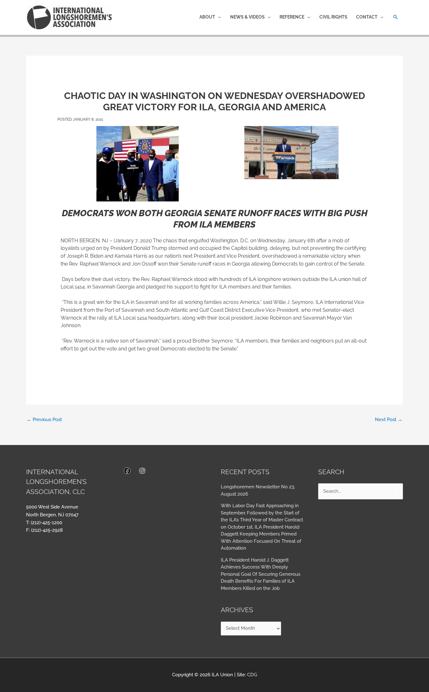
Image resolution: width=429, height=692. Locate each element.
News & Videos (247, 16)
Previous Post (44, 419)
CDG (252, 675)
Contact (366, 16)
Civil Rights (333, 16)
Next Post (388, 419)
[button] (396, 17)
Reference (292, 16)
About (207, 16)
